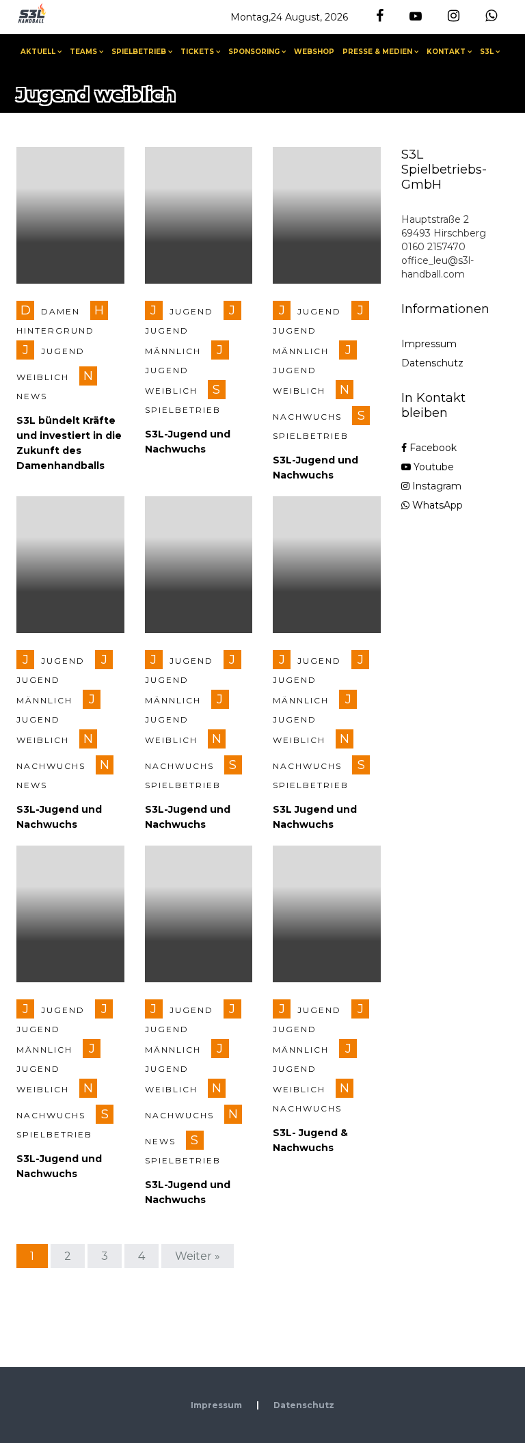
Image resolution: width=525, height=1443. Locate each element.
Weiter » (197, 1256)
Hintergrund (55, 330)
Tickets (197, 51)
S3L (487, 51)
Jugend (191, 311)
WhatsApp (436, 505)
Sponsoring (254, 51)
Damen (60, 311)
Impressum (429, 344)
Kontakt (446, 51)
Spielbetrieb (138, 51)
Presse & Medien (377, 51)
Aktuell (38, 51)
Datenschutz (432, 363)
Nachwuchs (307, 417)
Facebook (432, 448)
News (31, 396)
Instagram (435, 486)
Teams (83, 51)
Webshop (314, 51)
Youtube (432, 467)
